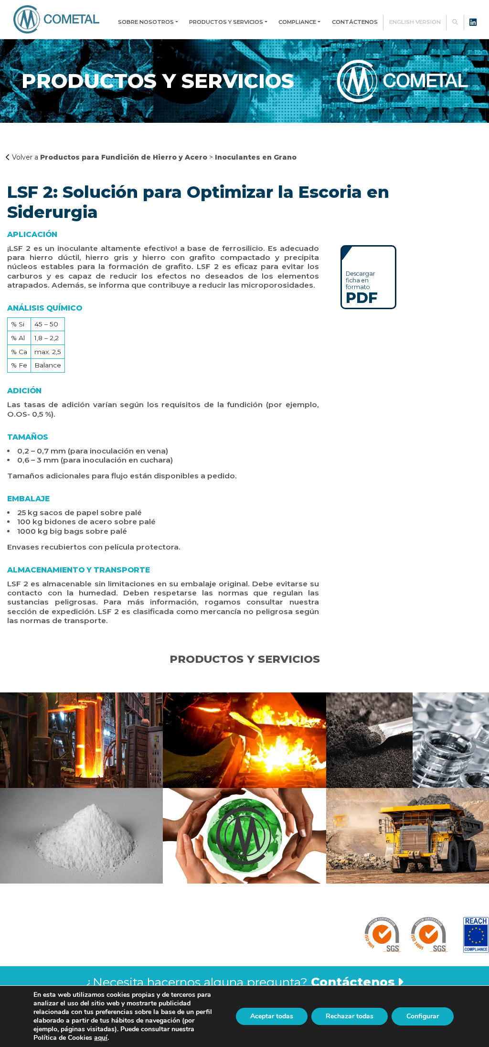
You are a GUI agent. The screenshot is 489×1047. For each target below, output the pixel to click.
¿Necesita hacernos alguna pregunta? (239, 982)
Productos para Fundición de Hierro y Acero (123, 157)
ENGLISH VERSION (415, 22)
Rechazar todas (349, 1016)
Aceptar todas (271, 1016)
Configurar (422, 1016)
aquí (100, 1037)
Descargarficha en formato (362, 287)
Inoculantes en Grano (256, 157)
